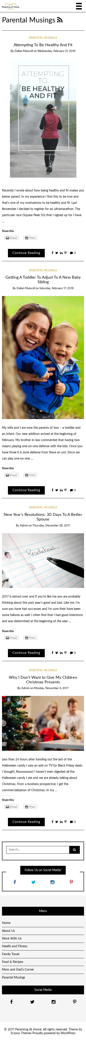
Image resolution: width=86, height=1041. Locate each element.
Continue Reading (26, 253)
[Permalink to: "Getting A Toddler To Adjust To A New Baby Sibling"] (43, 357)
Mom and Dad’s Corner (18, 969)
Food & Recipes (12, 962)
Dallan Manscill (24, 51)
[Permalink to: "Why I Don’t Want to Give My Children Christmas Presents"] (43, 723)
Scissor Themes (21, 1033)
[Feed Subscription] (60, 20)
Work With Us (12, 938)
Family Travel (10, 954)
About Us (8, 930)
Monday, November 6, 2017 (51, 688)
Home (6, 923)
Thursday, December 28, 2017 (51, 525)
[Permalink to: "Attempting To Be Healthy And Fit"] (43, 120)
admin (24, 525)
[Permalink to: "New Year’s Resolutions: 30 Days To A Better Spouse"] (43, 560)
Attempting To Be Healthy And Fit (43, 45)
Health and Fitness (14, 946)
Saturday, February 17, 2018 (56, 288)
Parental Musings (43, 38)
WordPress (68, 1033)
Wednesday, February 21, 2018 (56, 51)
